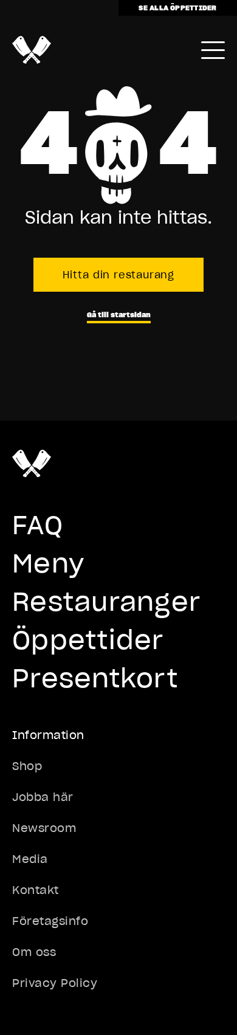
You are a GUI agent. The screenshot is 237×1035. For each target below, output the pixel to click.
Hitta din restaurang (118, 275)
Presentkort (95, 678)
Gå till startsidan (119, 314)
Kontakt (35, 890)
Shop (27, 766)
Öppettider (88, 640)
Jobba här (43, 797)
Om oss (34, 952)
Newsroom (44, 828)
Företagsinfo (50, 921)
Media (30, 859)
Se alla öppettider (177, 7)
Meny (48, 563)
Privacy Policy (55, 983)
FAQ (37, 525)
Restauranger (106, 601)
